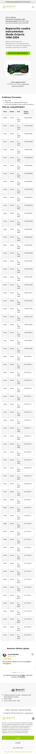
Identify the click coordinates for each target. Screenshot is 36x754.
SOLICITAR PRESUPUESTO (18, 53)
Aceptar (18, 738)
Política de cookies (9, 751)
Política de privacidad (20, 751)
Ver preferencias (18, 748)
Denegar (18, 743)
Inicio (7, 17)
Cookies (7, 710)
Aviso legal (29, 751)
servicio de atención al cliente (20, 85)
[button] (33, 718)
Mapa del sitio (29, 713)
